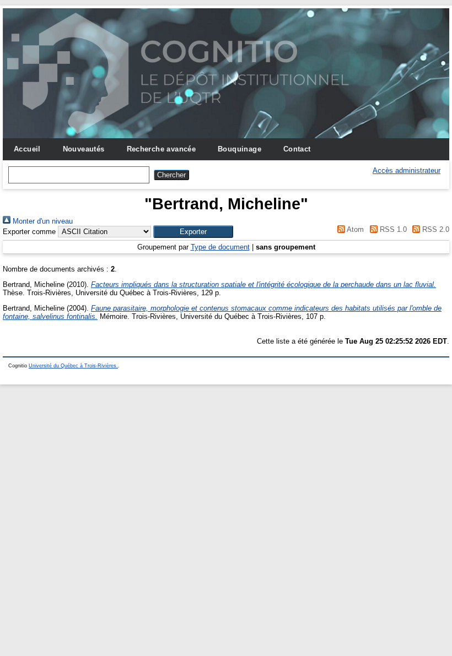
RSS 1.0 (392, 229)
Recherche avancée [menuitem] (161, 149)
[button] (193, 231)
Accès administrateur (406, 170)
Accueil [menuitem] (27, 149)
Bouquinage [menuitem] (239, 149)
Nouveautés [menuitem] (84, 149)
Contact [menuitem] (297, 149)
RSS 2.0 (434, 229)
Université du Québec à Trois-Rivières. (73, 365)
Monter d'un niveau (41, 221)
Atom (354, 229)
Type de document (220, 247)
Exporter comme (29, 231)
